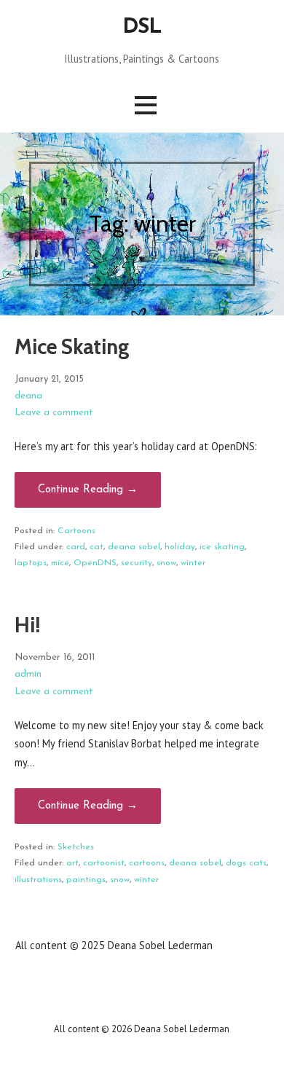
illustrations (38, 880)
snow (166, 563)
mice (60, 563)
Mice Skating (72, 346)
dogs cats (246, 863)
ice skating (222, 547)
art (72, 863)
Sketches (76, 847)
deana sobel (134, 547)
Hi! (27, 624)
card (75, 547)
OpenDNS (95, 563)
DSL (142, 27)
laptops (31, 563)
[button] (145, 105)
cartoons (147, 863)
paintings (86, 880)
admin (28, 674)
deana (28, 396)
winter (193, 563)
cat (96, 547)
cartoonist (104, 863)
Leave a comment (54, 412)
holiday (180, 547)
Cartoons (76, 531)
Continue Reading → (88, 489)
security (136, 563)
